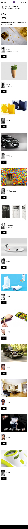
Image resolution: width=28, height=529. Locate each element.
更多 (4, 56)
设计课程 (7, 7)
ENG (22, 2)
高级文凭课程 (15, 7)
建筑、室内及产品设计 (7, 8)
